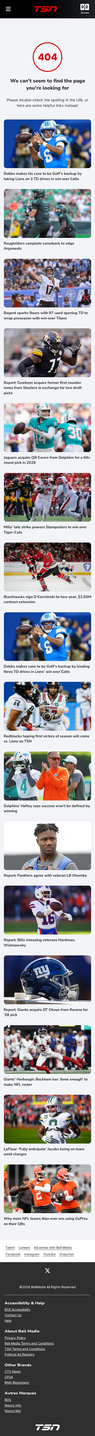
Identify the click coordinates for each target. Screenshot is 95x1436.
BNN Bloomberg (17, 1382)
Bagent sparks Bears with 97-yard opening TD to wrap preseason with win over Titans (46, 315)
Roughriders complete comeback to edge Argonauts (39, 246)
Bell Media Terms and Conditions (29, 1343)
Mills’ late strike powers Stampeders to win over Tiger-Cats (45, 530)
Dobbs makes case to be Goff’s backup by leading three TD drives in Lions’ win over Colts (47, 669)
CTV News (13, 1371)
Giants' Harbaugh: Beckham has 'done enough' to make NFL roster (46, 1082)
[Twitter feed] (47, 1270)
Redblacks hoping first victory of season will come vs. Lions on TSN (46, 739)
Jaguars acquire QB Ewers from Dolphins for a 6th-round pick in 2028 (47, 460)
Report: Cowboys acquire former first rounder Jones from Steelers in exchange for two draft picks (43, 388)
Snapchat (66, 1254)
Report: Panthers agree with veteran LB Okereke (45, 875)
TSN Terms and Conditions (25, 1349)
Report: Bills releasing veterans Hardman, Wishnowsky (39, 942)
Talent (10, 1247)
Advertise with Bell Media (53, 1247)
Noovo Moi (13, 1411)
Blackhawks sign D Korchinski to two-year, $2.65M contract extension (47, 599)
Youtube (49, 1254)
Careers (24, 1247)
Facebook (13, 1254)
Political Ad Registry (20, 1354)
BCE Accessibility (17, 1309)
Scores (85, 13)
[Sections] (8, 9)
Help (8, 1320)
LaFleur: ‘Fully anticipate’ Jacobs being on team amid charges (44, 1152)
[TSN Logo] (45, 9)
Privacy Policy (15, 1338)
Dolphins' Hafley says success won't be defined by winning (47, 808)
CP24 (9, 1377)
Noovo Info (13, 1405)
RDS (8, 1400)
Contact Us (13, 1315)
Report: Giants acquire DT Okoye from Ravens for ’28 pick (46, 1012)
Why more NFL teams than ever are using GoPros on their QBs (46, 1221)
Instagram (31, 1254)
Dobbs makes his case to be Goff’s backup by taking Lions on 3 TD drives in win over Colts (43, 176)
